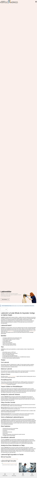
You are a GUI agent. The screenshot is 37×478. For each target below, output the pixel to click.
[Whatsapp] (14, 474)
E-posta (32, 475)
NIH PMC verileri (32, 331)
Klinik (23, 475)
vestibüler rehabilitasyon (12, 376)
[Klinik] (23, 474)
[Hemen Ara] (5, 474)
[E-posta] (32, 474)
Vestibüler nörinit (11, 331)
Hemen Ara (5, 475)
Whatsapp (14, 475)
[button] (36, 2)
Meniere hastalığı (4, 384)
